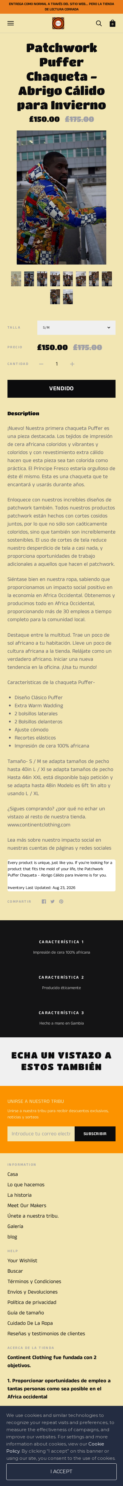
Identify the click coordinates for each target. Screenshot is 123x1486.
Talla (14, 327)
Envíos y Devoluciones (32, 1292)
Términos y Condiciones (34, 1282)
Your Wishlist (22, 1261)
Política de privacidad (31, 1302)
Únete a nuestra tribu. (33, 1216)
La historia (19, 1195)
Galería (15, 1226)
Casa (12, 1174)
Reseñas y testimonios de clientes (46, 1334)
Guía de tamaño (25, 1313)
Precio (14, 347)
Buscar (15, 1271)
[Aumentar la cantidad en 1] (72, 364)
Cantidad (18, 363)
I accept (61, 1471)
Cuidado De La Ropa (30, 1323)
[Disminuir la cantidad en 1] (41, 364)
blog (12, 1237)
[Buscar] (99, 23)
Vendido (61, 388)
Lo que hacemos (25, 1185)
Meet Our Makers (26, 1206)
